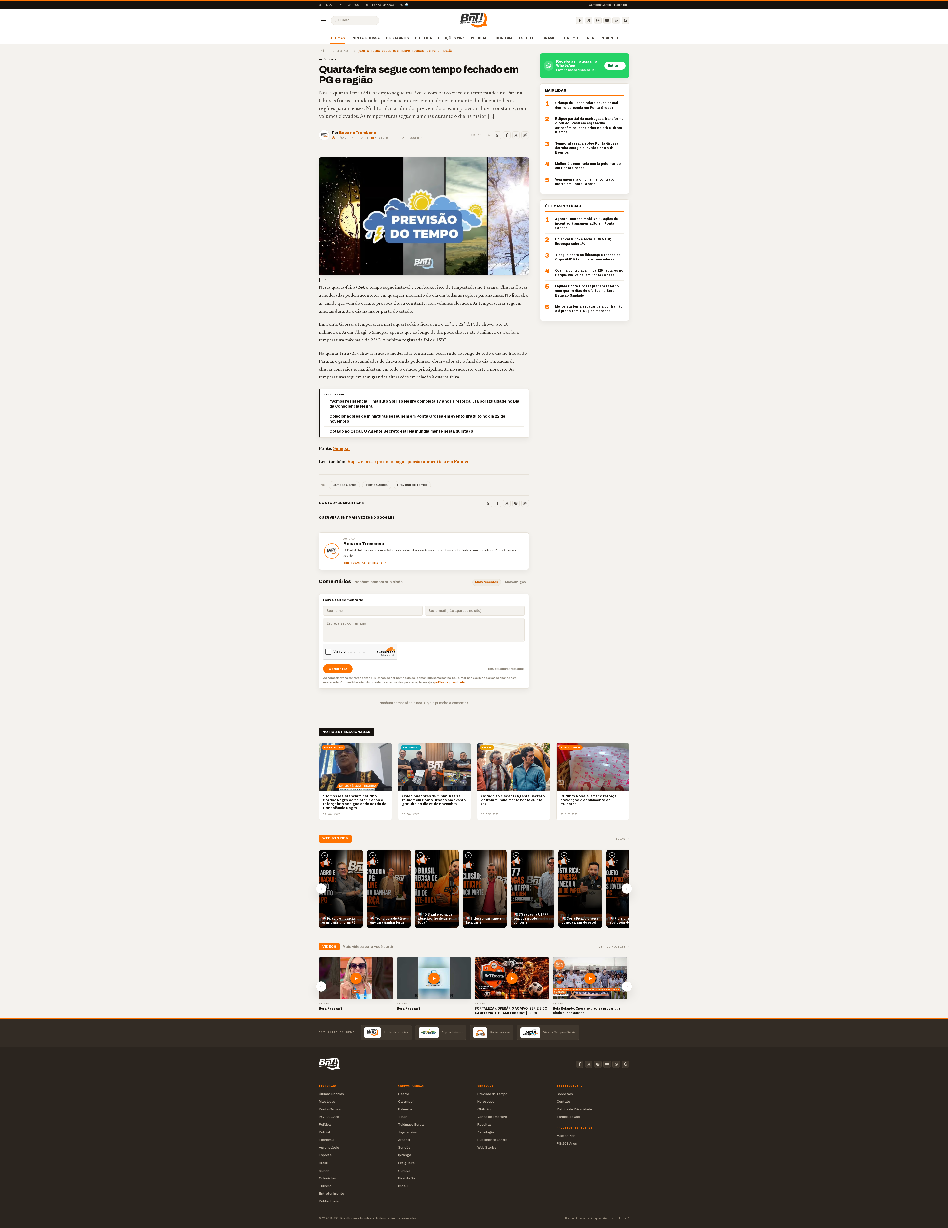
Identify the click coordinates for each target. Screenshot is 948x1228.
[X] (588, 20)
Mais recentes (486, 582)
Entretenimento (601, 38)
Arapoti (404, 1140)
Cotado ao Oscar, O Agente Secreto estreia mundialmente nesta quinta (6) (401, 431)
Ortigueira (406, 1163)
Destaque (343, 51)
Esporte (527, 38)
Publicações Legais (492, 1140)
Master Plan (566, 1136)
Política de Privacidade (574, 1109)
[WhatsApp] (616, 20)
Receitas (484, 1124)
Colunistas (327, 1178)
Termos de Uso (568, 1117)
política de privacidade (449, 682)
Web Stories (486, 1147)
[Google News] (625, 20)
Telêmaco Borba (411, 1124)
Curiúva (404, 1170)
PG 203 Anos (397, 38)
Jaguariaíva (407, 1132)
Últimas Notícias (331, 1094)
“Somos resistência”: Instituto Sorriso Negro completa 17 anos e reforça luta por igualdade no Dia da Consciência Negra (424, 403)
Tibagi (403, 1117)
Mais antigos (515, 582)
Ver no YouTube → (614, 947)
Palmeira (405, 1109)
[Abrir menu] (323, 20)
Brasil (548, 38)
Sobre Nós (565, 1094)
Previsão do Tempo (412, 485)
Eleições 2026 (451, 38)
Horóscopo (485, 1101)
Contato (563, 1101)
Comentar (417, 138)
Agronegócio (329, 1147)
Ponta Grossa (366, 38)
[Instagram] (598, 20)
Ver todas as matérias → (364, 563)
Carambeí (405, 1101)
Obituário (484, 1109)
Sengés (404, 1147)
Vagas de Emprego (492, 1117)
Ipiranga (404, 1155)
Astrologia (485, 1132)
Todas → (622, 839)
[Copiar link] (525, 135)
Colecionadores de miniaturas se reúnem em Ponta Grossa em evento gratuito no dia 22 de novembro (417, 418)
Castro (403, 1094)
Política (423, 38)
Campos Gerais (600, 5)
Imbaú (403, 1186)
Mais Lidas (327, 1101)
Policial (479, 38)
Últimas (337, 38)
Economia (503, 38)
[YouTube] (607, 20)
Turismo (570, 38)
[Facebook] (579, 20)
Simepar (341, 449)
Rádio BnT (621, 5)
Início (324, 51)
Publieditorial (329, 1201)
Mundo (324, 1170)
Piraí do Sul (406, 1178)
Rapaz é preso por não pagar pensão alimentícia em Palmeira (410, 462)
